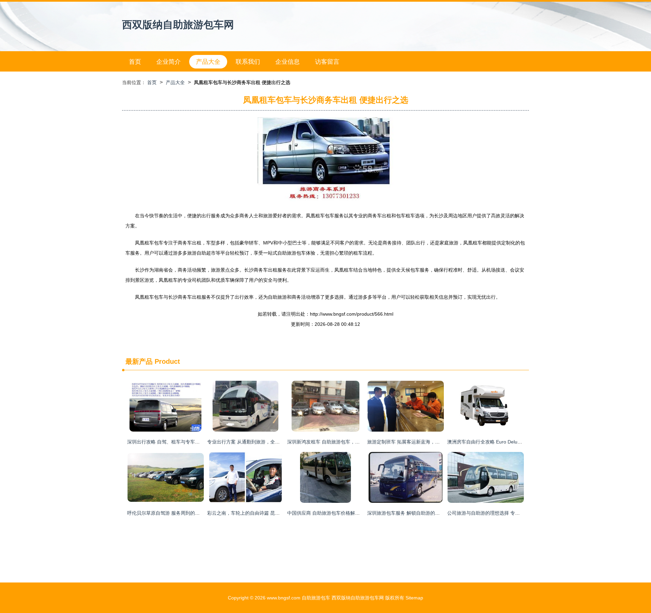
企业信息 (287, 61)
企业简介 (168, 61)
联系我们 (248, 61)
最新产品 (139, 361)
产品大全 (208, 61)
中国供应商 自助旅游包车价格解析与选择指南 (335, 513)
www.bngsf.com (283, 597)
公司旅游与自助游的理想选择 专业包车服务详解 (497, 513)
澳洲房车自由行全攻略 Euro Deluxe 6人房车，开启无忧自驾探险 (515, 441)
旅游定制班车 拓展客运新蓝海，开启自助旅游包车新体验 (427, 441)
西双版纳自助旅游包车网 (178, 24)
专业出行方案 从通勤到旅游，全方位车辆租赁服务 (260, 441)
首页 (135, 61)
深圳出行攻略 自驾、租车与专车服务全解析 (173, 441)
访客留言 (327, 61)
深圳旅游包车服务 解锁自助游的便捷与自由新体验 (420, 513)
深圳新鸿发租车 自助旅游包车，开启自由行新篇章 (340, 441)
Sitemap (414, 597)
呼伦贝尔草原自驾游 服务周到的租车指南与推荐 (177, 513)
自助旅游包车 (316, 597)
